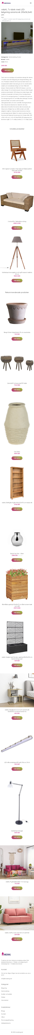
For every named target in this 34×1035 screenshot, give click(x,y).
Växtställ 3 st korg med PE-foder (17, 383)
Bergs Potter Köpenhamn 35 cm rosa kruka (17, 332)
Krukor (19, 57)
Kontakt (3, 1014)
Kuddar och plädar (6, 994)
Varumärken (4, 1000)
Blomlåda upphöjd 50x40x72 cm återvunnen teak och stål (17, 605)
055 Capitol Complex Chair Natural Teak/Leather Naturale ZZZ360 (17, 169)
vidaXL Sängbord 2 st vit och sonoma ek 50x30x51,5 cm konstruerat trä (17, 710)
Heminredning (13, 57)
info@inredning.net (6, 978)
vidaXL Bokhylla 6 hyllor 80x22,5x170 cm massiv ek (17, 502)
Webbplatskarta (5, 1023)
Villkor (3, 1017)
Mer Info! (7, 70)
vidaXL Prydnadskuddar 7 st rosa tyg (17, 882)
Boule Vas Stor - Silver (17, 553)
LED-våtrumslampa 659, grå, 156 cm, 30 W (17, 762)
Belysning (4, 988)
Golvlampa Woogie (17, 831)
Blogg (3, 1011)
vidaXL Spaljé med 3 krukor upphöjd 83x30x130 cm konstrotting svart (17, 658)
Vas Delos (17, 452)
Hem (2, 17)
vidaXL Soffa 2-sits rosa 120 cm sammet (17, 933)
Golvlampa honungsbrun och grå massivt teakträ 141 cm (17, 273)
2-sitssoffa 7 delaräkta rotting (17, 221)
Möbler (3, 997)
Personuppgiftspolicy (7, 1020)
